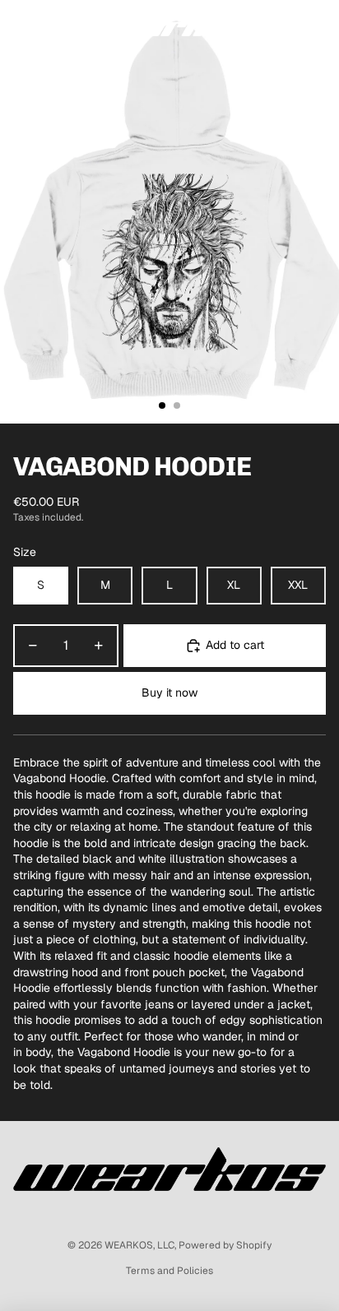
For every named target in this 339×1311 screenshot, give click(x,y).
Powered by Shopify (225, 1245)
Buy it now (169, 692)
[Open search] (54, 25)
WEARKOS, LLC (139, 1245)
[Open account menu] (283, 25)
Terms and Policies (169, 1270)
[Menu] (19, 25)
